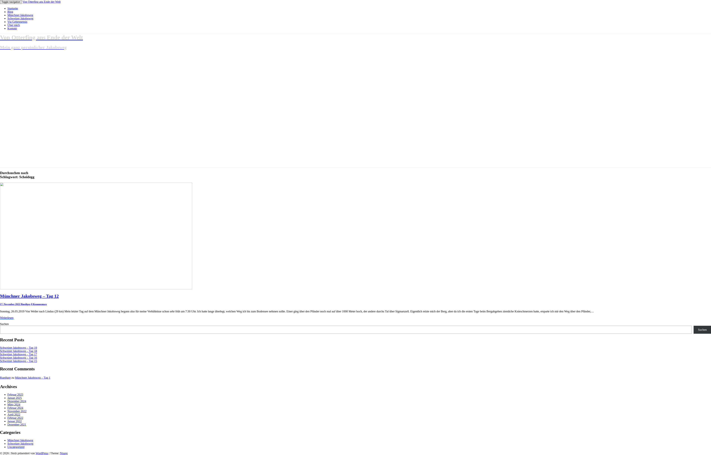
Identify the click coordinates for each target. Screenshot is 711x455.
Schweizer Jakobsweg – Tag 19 (18, 347)
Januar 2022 (14, 421)
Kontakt (12, 28)
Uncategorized (15, 447)
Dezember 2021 (16, 424)
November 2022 (16, 411)
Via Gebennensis (17, 21)
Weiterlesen (7, 317)
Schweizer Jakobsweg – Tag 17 (18, 354)
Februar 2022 (15, 417)
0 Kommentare (39, 304)
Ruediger (26, 304)
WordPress (42, 453)
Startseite (12, 8)
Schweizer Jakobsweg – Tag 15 (18, 361)
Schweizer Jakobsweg (20, 18)
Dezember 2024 (16, 401)
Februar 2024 (15, 407)
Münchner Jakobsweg (20, 15)
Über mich (13, 25)
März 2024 (13, 404)
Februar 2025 (15, 394)
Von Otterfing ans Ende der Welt (41, 1)
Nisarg (64, 453)
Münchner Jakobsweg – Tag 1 (32, 377)
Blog (10, 11)
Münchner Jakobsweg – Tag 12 (29, 296)
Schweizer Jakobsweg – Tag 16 (18, 357)
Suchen (4, 324)
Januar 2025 (14, 397)
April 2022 (13, 414)
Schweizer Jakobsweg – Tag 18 (18, 351)
